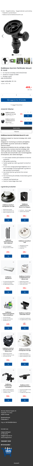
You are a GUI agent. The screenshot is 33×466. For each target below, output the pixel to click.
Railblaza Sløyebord (8, 277)
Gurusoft (16, 463)
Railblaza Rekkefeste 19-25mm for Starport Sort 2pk (25, 205)
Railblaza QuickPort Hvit (25, 241)
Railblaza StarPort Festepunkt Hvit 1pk (25, 349)
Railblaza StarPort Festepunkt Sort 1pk (8, 205)
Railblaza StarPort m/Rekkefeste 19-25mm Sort (8, 350)
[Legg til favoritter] (13, 190)
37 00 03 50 (4, 434)
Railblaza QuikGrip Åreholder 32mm (24, 313)
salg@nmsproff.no (6, 436)
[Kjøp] (28, 115)
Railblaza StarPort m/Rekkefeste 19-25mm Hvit (24, 277)
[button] (13, 54)
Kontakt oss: (4, 429)
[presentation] (3, 36)
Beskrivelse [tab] (16, 128)
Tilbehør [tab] (16, 132)
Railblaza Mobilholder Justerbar (8, 386)
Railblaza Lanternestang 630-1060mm (8, 241)
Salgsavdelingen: (6, 432)
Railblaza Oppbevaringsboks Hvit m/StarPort (8, 314)
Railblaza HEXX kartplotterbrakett (25, 385)
